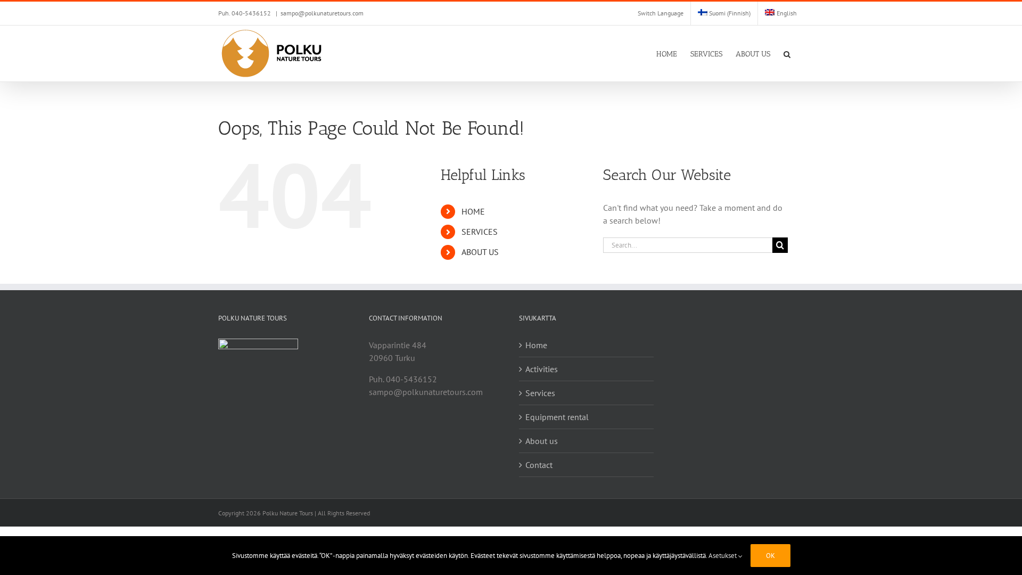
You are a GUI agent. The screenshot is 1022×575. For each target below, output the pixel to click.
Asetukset (723, 555)
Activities (541, 369)
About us (541, 441)
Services (540, 393)
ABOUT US (480, 252)
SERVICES (479, 231)
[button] (787, 53)
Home (536, 345)
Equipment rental (557, 417)
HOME (473, 211)
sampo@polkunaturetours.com (322, 13)
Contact (539, 464)
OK (770, 555)
